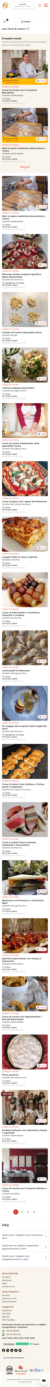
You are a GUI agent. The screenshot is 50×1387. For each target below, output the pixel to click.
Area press (6, 1280)
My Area (5, 1295)
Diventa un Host (9, 1298)
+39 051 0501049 (13, 1334)
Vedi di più (25, 167)
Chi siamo (6, 1277)
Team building (8, 1320)
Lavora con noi (8, 1286)
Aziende (5, 1317)
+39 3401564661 (13, 1331)
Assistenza (7, 1310)
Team (4, 1283)
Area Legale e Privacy (25, 1382)
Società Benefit (39, 1379)
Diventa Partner (9, 1301)
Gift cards (6, 1313)
